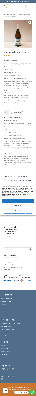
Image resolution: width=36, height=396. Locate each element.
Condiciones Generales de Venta (13, 267)
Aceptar (18, 201)
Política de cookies (9, 213)
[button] (33, 184)
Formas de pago (6, 326)
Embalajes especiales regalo (12, 257)
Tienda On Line (11, 14)
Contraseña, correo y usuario (9, 357)
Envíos (5, 260)
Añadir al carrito (17, 112)
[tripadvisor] (13, 369)
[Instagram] (8, 369)
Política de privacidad (7, 307)
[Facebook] (4, 369)
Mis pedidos (4, 348)
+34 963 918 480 (13, 1)
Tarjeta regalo (5, 354)
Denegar (18, 205)
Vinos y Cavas (18, 14)
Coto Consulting (18, 391)
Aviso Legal (29, 213)
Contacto (3, 304)
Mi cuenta (4, 345)
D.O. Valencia (26, 14)
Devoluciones (7, 262)
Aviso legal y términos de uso (9, 313)
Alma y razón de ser (6, 298)
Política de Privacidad (19, 213)
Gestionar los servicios (8, 198)
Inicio (5, 14)
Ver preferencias (18, 210)
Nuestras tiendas (6, 301)
